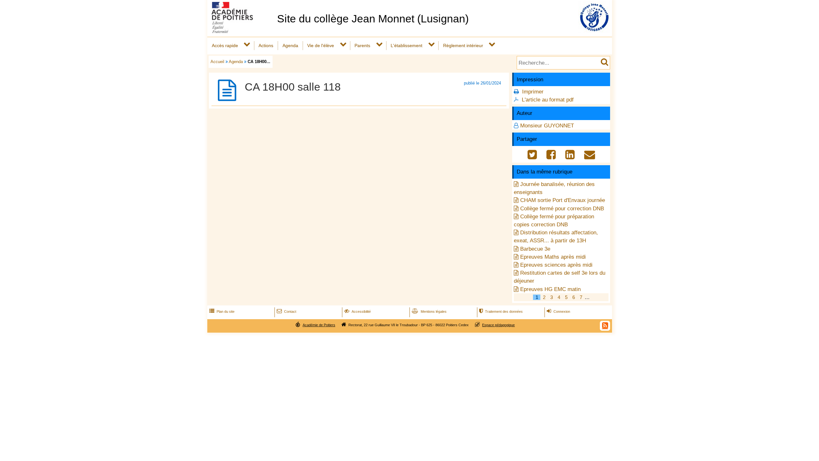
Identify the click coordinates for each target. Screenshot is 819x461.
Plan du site (222, 311)
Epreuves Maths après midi (553, 257)
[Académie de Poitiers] (241, 31)
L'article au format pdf (548, 100)
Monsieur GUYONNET (547, 126)
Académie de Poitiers (319, 325)
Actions (265, 45)
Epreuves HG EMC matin (550, 289)
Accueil (217, 61)
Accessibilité (357, 311)
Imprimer (533, 92)
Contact (286, 311)
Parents (362, 45)
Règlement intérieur (463, 45)
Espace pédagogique (498, 325)
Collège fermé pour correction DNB (562, 209)
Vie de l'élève (320, 45)
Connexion (558, 311)
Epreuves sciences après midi (556, 265)
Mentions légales (429, 311)
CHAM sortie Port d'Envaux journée (562, 200)
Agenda (290, 45)
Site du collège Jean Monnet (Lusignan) (373, 19)
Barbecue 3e (535, 249)
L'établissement (406, 45)
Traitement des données (501, 311)
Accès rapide (225, 45)
